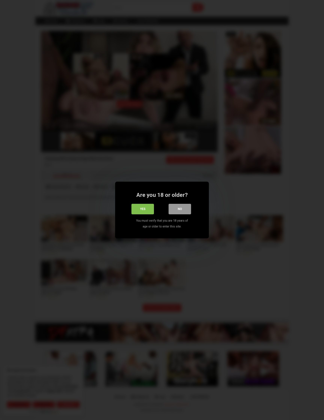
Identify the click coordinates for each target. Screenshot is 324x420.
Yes (143, 209)
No (180, 209)
